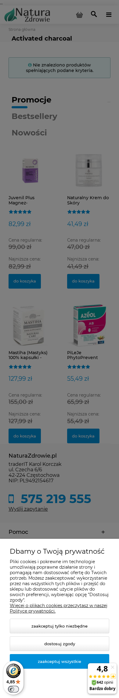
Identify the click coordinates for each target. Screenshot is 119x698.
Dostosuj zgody (59, 643)
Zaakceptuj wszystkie (59, 661)
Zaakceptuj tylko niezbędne (59, 626)
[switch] (13, 689)
